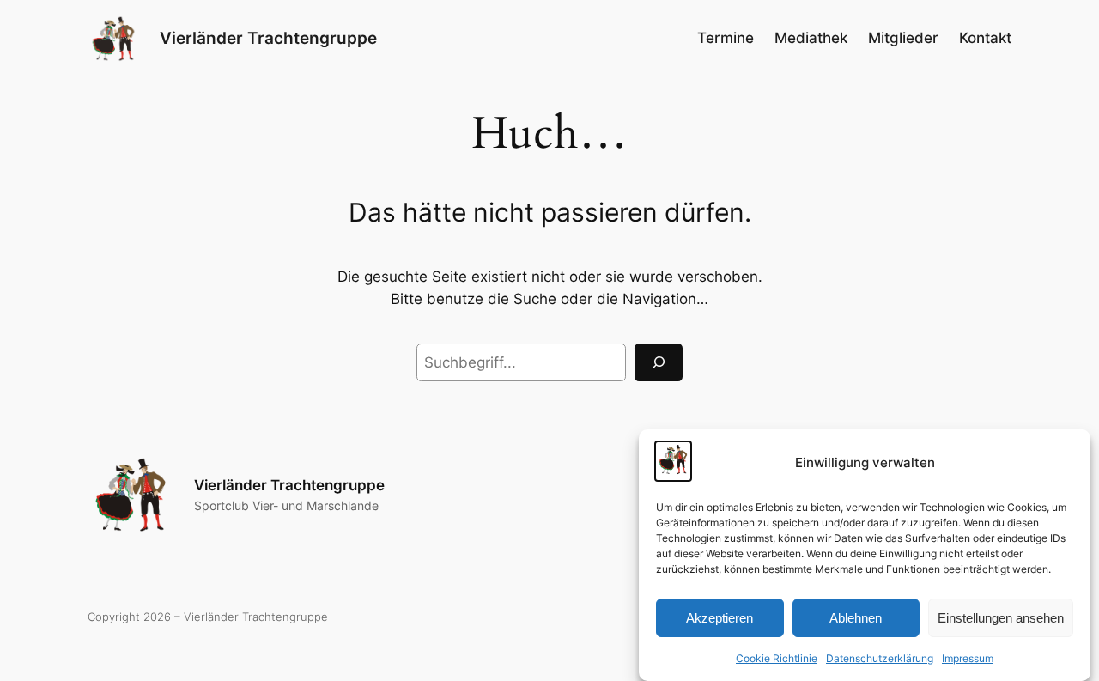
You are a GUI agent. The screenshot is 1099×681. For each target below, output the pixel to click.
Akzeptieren (719, 617)
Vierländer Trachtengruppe (268, 37)
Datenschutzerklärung (879, 658)
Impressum (967, 658)
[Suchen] (659, 362)
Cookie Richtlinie (776, 658)
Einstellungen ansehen (1001, 617)
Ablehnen (855, 617)
